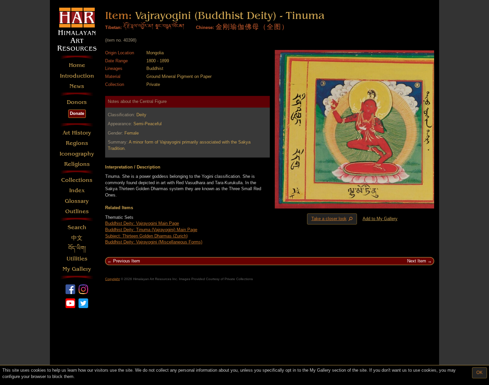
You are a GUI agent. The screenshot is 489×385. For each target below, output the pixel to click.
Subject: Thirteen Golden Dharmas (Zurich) (146, 235)
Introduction (77, 76)
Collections (76, 180)
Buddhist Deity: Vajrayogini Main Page (142, 223)
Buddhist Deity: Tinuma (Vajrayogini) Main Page (151, 229)
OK (479, 372)
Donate (77, 113)
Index (77, 190)
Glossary (77, 201)
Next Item (416, 260)
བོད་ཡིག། (77, 248)
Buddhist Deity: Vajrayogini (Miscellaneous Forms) (153, 241)
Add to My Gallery (380, 218)
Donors (77, 102)
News (77, 86)
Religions (77, 164)
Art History (77, 133)
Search (77, 227)
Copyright (112, 279)
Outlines (77, 211)
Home (77, 65)
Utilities (77, 258)
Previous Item (126, 260)
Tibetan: (113, 27)
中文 (76, 238)
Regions (77, 143)
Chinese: (205, 27)
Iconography (77, 154)
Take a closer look (332, 219)
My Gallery (77, 269)
